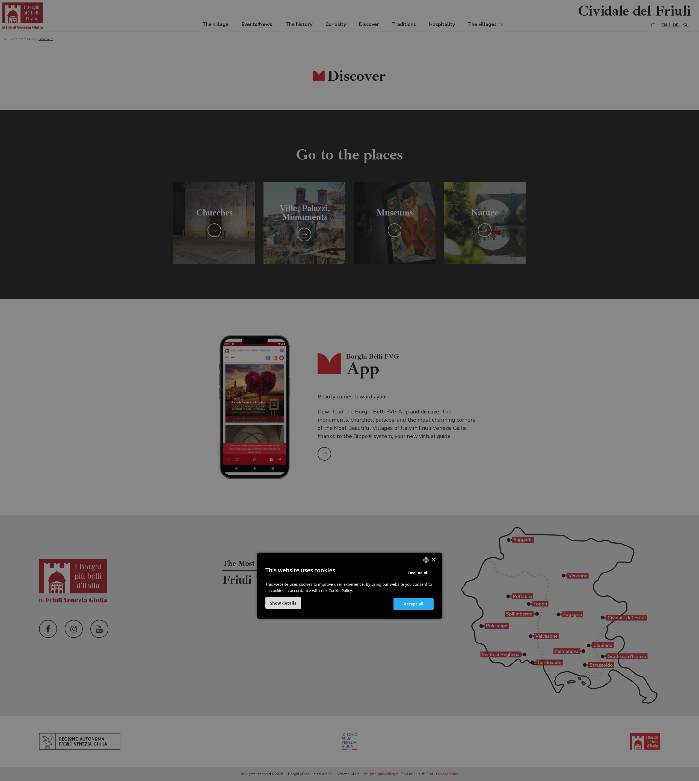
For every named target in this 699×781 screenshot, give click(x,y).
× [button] (433, 560)
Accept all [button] (413, 603)
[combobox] (426, 560)
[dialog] (349, 586)
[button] (283, 603)
